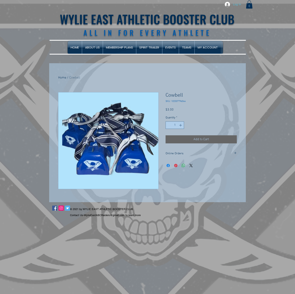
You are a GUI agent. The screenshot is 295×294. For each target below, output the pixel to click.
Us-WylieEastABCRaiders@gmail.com (102, 215)
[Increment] (180, 125)
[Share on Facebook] (168, 165)
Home (62, 78)
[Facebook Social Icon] (54, 208)
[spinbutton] (174, 125)
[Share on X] (191, 165)
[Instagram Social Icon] (61, 208)
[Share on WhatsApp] (183, 165)
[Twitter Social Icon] (67, 208)
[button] (249, 4)
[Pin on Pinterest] (175, 165)
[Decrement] (168, 125)
